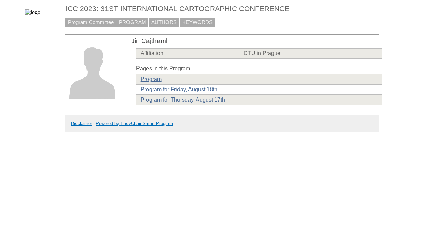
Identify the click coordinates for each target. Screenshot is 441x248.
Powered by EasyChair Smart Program (134, 123)
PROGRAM (132, 22)
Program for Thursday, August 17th (183, 100)
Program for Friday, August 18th (179, 89)
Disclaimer (81, 123)
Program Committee (91, 22)
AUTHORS (164, 22)
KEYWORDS (197, 22)
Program (151, 79)
